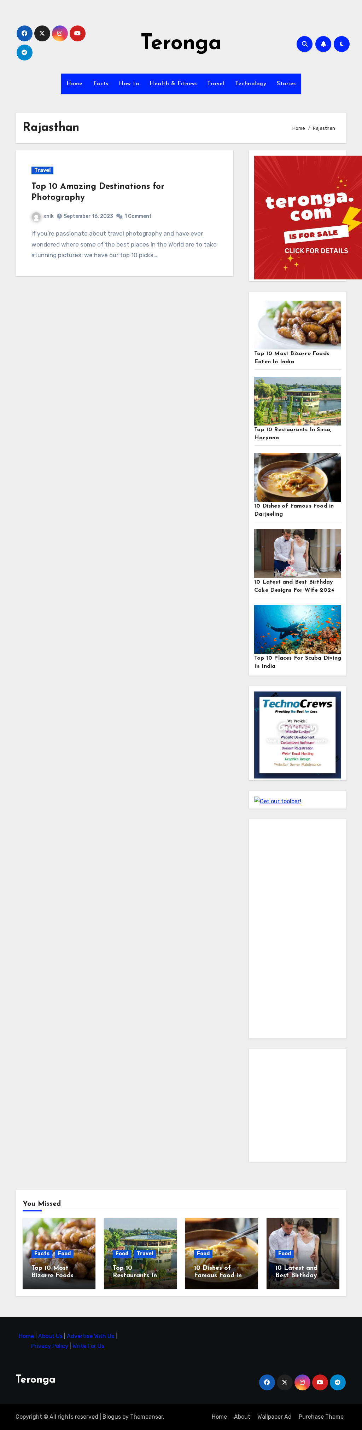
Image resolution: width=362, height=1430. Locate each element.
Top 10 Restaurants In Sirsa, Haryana (135, 1276)
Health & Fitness (173, 84)
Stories (286, 84)
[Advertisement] (298, 930)
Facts (101, 84)
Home (74, 84)
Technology (250, 84)
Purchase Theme (321, 1416)
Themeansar (146, 1416)
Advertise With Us (91, 1336)
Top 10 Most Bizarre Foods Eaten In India (53, 1276)
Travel (215, 84)
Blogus (112, 1416)
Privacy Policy (50, 1346)
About (242, 1416)
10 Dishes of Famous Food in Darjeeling (218, 1276)
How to (129, 84)
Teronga (181, 43)
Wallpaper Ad (274, 1416)
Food (64, 1254)
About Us (51, 1336)
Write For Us (88, 1346)
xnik (48, 216)
